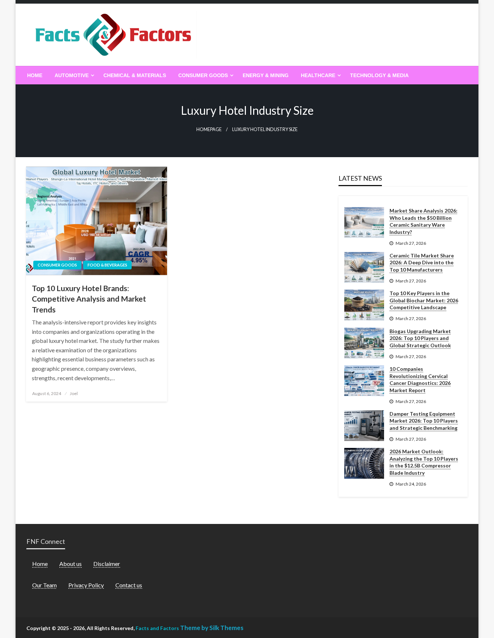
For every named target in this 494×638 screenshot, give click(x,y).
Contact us (128, 585)
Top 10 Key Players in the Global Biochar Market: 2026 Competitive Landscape (423, 300)
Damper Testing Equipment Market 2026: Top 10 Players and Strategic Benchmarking (423, 421)
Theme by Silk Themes (211, 627)
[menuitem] (34, 75)
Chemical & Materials (134, 75)
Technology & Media (379, 75)
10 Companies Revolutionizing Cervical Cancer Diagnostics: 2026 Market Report (420, 379)
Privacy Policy (86, 585)
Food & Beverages (107, 265)
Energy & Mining (266, 75)
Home (34, 75)
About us (70, 563)
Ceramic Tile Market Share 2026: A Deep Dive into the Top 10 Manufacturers (421, 262)
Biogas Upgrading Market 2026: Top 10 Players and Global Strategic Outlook (420, 338)
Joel (74, 393)
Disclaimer (106, 563)
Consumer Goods (203, 75)
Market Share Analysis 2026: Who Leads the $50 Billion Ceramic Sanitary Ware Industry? (423, 221)
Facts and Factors (157, 628)
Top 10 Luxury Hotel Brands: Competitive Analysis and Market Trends (89, 299)
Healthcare (318, 75)
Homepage (209, 129)
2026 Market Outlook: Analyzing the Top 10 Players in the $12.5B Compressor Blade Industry (423, 462)
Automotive (72, 75)
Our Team (44, 585)
